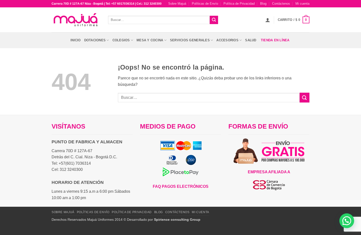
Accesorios (227, 40)
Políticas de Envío (205, 3)
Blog (263, 3)
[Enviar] (214, 20)
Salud (250, 40)
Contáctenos (281, 3)
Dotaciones (95, 40)
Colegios (121, 40)
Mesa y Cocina (150, 40)
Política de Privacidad (239, 3)
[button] (267, 20)
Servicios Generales (190, 40)
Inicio (75, 40)
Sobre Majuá (177, 3)
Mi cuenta (302, 3)
